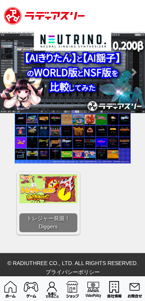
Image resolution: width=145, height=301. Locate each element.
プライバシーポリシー (73, 272)
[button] (11, 72)
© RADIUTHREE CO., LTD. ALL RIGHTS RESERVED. (72, 263)
